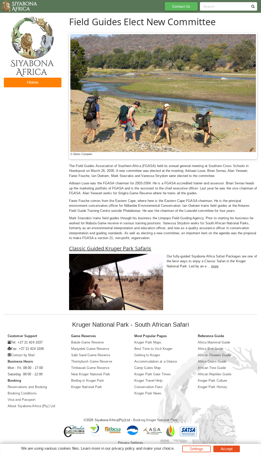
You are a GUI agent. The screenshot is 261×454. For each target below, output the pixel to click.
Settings (196, 449)
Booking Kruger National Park (155, 420)
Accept (227, 449)
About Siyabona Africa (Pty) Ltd (31, 406)
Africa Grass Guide (212, 361)
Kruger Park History (212, 387)
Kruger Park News (148, 393)
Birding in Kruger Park (87, 380)
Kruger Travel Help (148, 380)
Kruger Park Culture (212, 380)
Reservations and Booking (27, 387)
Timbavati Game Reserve (90, 368)
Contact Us (181, 6)
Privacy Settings (130, 443)
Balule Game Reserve (87, 342)
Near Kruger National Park (90, 374)
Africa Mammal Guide (214, 342)
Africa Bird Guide (211, 349)
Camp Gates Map (147, 368)
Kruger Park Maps (148, 342)
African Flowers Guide (214, 355)
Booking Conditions (22, 393)
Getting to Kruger (147, 355)
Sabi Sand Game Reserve (90, 355)
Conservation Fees (148, 387)
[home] (19, 6)
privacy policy (123, 448)
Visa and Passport (21, 400)
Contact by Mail (23, 355)
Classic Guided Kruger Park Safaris (110, 248)
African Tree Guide (212, 368)
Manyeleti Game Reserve (90, 349)
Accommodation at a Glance (155, 361)
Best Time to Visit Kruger (153, 349)
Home (32, 82)
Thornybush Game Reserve (91, 361)
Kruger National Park (86, 387)
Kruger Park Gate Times (152, 374)
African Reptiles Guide (214, 374)
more (214, 266)
